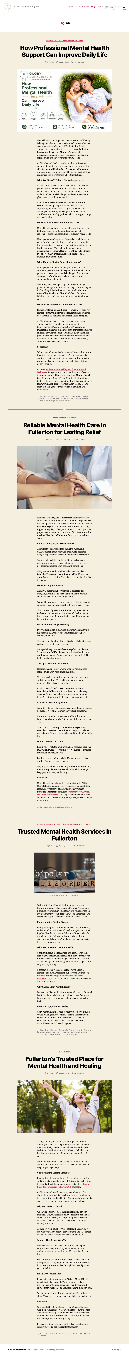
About (77, 7)
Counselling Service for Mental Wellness (64, 40)
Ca (73, 396)
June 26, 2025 (64, 846)
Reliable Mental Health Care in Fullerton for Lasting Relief (64, 428)
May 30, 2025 (64, 1073)
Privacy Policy (38, 1350)
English (110, 7)
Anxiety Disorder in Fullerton (64, 418)
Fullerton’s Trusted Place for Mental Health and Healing (64, 1062)
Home (70, 7)
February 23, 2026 (63, 439)
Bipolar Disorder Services (48, 824)
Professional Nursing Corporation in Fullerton (55, 401)
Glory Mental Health (22, 1350)
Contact (100, 7)
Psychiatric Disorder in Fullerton (77, 824)
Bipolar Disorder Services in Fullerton (52, 1030)
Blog (93, 7)
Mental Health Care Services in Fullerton (74, 398)
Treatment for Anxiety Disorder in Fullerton (57, 807)
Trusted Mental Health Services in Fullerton (64, 835)
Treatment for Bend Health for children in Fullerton (69, 1032)
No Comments (79, 62)
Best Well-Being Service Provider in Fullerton (55, 396)
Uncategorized (64, 1051)
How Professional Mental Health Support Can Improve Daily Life (64, 51)
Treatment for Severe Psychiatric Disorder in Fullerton (58, 1034)
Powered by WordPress (55, 1350)
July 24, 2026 (64, 62)
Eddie (52, 62)
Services (85, 7)
